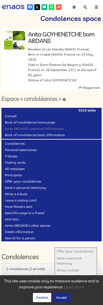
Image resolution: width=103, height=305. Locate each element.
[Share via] (59, 7)
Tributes (11, 156)
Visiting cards (15, 162)
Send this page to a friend (24, 213)
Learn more (74, 287)
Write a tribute (16, 194)
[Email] (44, 7)
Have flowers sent (18, 206)
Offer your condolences (23, 181)
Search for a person (20, 238)
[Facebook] (30, 7)
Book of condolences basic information (35, 135)
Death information (19, 232)
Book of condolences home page (30, 122)
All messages (15, 169)
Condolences (15, 143)
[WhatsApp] (51, 7)
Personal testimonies (21, 150)
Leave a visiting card (20, 200)
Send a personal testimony (25, 187)
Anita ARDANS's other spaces (27, 225)
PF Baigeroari (89, 87)
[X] (37, 7)
